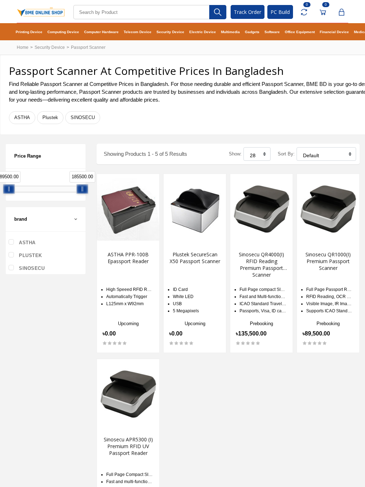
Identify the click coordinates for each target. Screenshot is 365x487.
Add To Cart (195, 364)
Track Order (247, 12)
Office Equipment (300, 32)
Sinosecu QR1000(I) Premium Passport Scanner (328, 261)
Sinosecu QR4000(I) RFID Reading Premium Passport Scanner (261, 264)
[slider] (9, 189)
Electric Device (202, 32)
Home (23, 47)
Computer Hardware (101, 32)
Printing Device (29, 32)
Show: (235, 154)
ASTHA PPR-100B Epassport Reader (128, 258)
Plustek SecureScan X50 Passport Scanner (195, 258)
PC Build (280, 12)
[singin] (341, 12)
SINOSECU (83, 117)
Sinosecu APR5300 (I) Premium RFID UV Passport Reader (128, 446)
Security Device (170, 32)
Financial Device (334, 32)
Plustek (50, 117)
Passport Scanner (88, 47)
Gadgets (252, 32)
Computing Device (63, 32)
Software (272, 32)
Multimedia (230, 32)
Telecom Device (137, 32)
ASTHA (22, 117)
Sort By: (286, 154)
